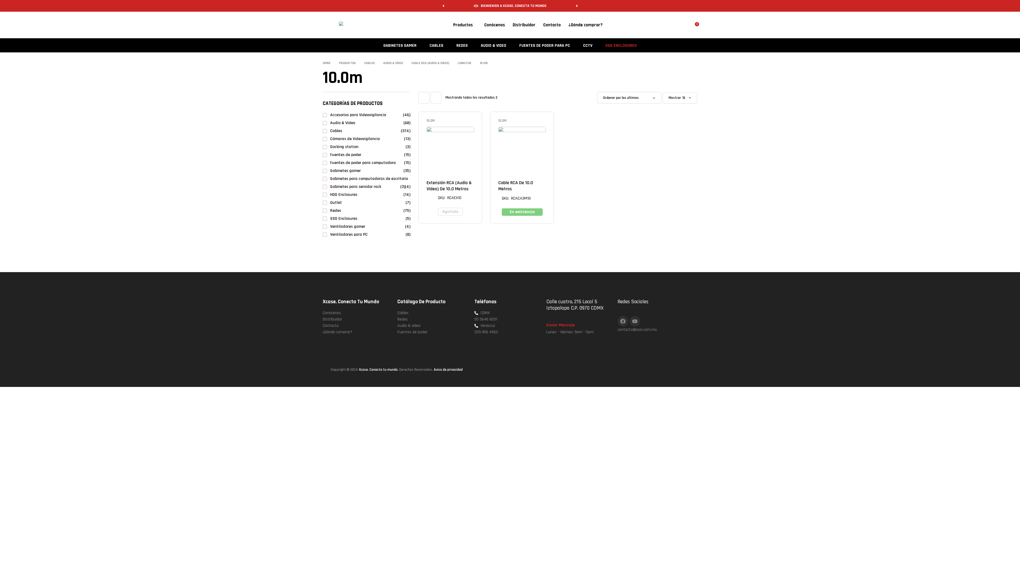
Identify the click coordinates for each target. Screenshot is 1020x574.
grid (423, 98)
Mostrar (675, 98)
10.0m (431, 120)
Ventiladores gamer (347, 226)
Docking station (344, 147)
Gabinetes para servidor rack (355, 186)
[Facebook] (623, 321)
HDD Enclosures (343, 194)
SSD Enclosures (343, 218)
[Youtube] (635, 321)
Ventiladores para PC (349, 234)
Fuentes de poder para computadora (363, 163)
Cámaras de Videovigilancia (355, 139)
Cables (336, 131)
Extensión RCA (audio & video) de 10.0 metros (449, 186)
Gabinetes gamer (345, 171)
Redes (335, 210)
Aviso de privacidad (448, 369)
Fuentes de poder (345, 155)
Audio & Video (342, 123)
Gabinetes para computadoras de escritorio (369, 179)
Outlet (336, 202)
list (436, 98)
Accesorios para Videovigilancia (358, 115)
